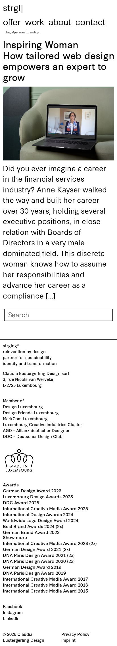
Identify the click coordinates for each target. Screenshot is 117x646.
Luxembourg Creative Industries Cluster (42, 424)
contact (90, 21)
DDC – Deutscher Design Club (32, 436)
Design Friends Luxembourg (31, 412)
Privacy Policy (75, 634)
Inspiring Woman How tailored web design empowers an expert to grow (58, 60)
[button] (58, 536)
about (60, 21)
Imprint (68, 640)
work (34, 21)
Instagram (13, 612)
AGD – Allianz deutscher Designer (36, 430)
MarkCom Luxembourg (25, 418)
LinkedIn (11, 618)
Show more (15, 537)
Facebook (12, 606)
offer (11, 21)
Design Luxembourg (23, 406)
